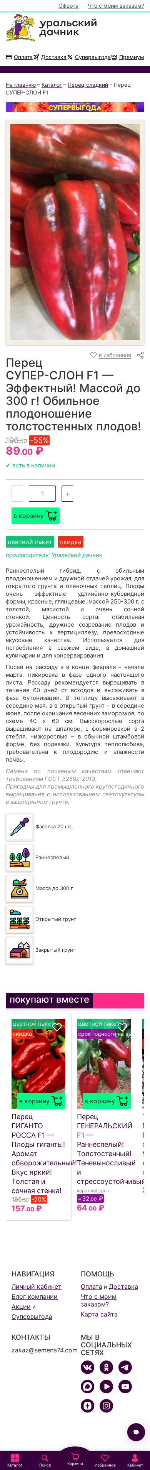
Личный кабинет (37, 1286)
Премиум (131, 57)
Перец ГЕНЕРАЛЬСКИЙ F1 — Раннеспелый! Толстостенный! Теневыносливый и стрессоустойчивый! (104, 1149)
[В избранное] (56, 1027)
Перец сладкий (88, 84)
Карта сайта (99, 1314)
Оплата (23, 57)
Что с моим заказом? (116, 5)
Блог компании (35, 1296)
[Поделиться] (140, 355)
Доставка (54, 57)
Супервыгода (93, 57)
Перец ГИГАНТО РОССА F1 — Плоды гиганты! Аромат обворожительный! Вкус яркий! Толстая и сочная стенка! (38, 1154)
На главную (21, 84)
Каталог (52, 84)
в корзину (28, 515)
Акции (21, 1306)
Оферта (68, 5)
